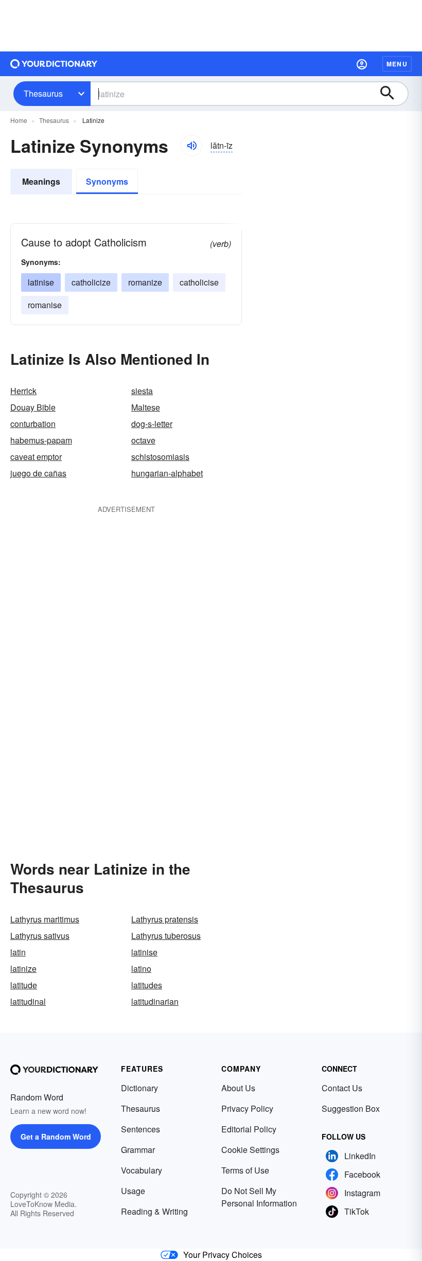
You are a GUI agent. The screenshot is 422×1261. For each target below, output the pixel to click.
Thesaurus (43, 93)
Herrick (23, 391)
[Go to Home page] (54, 63)
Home (18, 120)
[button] (362, 64)
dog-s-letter (151, 424)
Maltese (145, 407)
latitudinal (28, 1001)
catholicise (199, 282)
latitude (23, 985)
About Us (238, 1088)
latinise (41, 282)
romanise (45, 305)
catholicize (91, 282)
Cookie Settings (250, 1150)
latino (141, 968)
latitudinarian (155, 1001)
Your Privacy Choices (222, 1254)
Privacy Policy (247, 1108)
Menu (397, 63)
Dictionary (139, 1088)
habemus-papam (41, 440)
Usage (133, 1191)
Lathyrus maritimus (44, 919)
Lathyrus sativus (39, 936)
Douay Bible (33, 407)
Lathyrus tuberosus (166, 936)
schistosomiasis (160, 457)
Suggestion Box (351, 1108)
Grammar (138, 1150)
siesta (142, 391)
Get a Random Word (56, 1136)
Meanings (41, 181)
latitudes (146, 985)
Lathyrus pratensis (164, 919)
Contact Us (342, 1088)
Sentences (140, 1129)
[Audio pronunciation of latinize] (191, 145)
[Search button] (392, 93)
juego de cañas (38, 473)
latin (18, 952)
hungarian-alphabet (167, 473)
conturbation (33, 424)
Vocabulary (141, 1170)
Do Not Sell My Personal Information (259, 1197)
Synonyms (107, 181)
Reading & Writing (154, 1211)
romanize (145, 282)
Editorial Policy (248, 1129)
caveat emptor (36, 457)
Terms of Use (245, 1170)
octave (143, 440)
